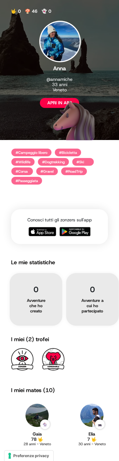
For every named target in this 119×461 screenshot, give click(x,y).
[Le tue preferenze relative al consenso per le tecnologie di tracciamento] (28, 455)
